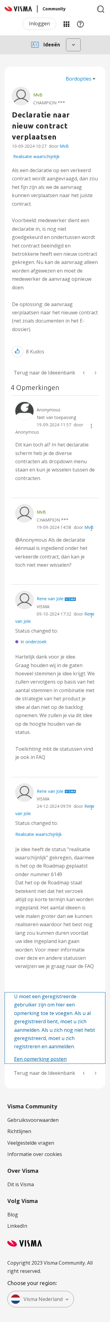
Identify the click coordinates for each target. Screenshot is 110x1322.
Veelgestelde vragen (30, 1143)
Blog (12, 1214)
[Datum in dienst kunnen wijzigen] (84, 373)
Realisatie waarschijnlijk (36, 156)
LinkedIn (17, 1226)
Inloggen (39, 23)
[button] (17, 351)
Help (80, 24)
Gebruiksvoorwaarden (33, 1120)
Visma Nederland (43, 1299)
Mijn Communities (66, 24)
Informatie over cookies (34, 1154)
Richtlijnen (19, 1131)
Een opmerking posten (40, 1059)
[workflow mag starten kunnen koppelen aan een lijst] (95, 373)
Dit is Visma (20, 1184)
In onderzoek (33, 642)
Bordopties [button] (78, 78)
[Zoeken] (100, 9)
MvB (64, 146)
